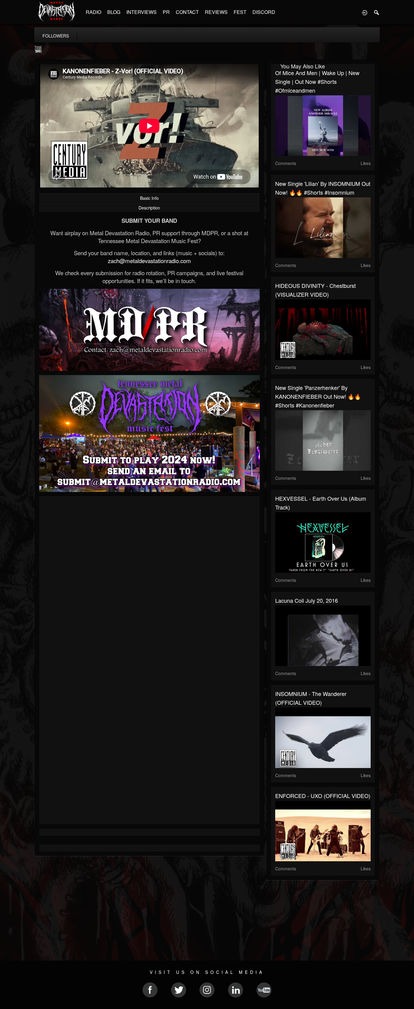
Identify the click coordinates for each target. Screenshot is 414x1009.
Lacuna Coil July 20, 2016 (306, 600)
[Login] (365, 12)
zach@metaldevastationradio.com (149, 261)
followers (55, 36)
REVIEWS (216, 11)
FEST (240, 11)
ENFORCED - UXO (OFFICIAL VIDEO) (322, 796)
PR (166, 11)
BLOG (113, 11)
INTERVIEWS (141, 11)
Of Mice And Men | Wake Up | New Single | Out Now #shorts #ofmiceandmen (317, 81)
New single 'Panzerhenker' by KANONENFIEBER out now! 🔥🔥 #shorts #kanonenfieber (318, 396)
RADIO (93, 11)
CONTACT (187, 11)
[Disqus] (149, 581)
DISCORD (263, 11)
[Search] (377, 12)
